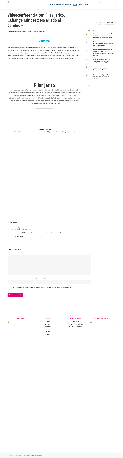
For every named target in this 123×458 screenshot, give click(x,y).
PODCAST (48, 334)
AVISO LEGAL (75, 322)
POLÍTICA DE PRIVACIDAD (75, 324)
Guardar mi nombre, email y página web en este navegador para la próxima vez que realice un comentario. (40, 287)
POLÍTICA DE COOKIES (75, 327)
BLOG (47, 329)
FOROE (48, 322)
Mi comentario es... (13, 254)
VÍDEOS (48, 332)
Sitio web (67, 279)
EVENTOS (48, 327)
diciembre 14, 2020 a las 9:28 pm (23, 229)
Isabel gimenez (20, 228)
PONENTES (48, 324)
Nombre (10, 279)
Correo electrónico (42, 279)
